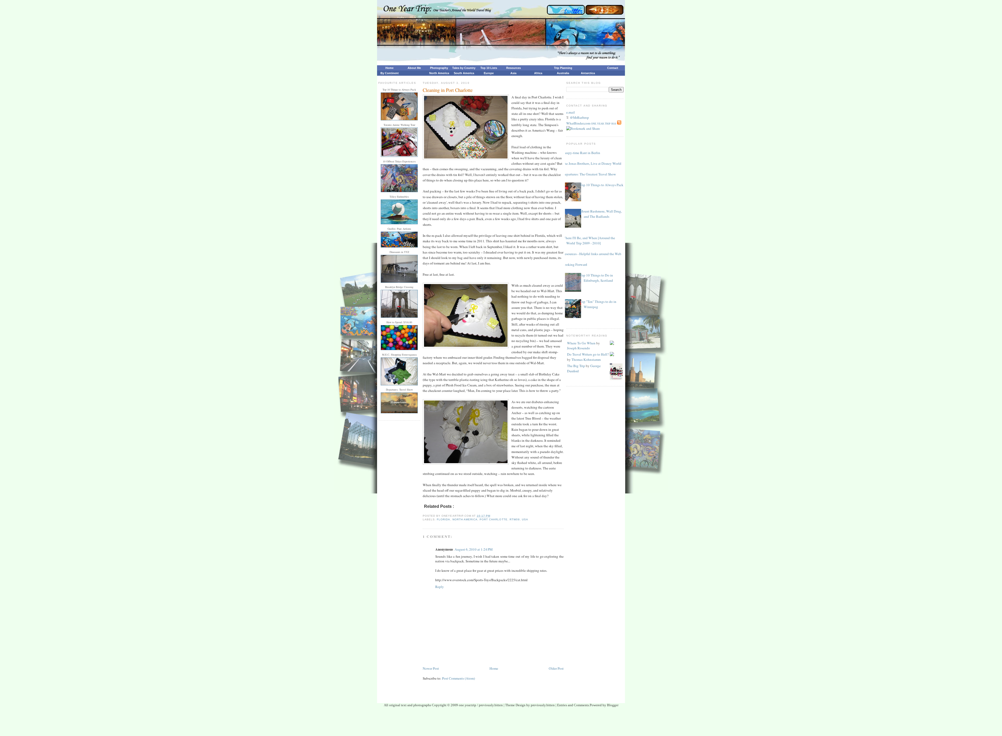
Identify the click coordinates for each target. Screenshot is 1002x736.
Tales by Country (463, 67)
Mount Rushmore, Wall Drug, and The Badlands (601, 214)
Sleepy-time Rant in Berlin (581, 152)
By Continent (389, 73)
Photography (439, 67)
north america (465, 519)
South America (464, 73)
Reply (439, 586)
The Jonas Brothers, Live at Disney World (591, 163)
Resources (513, 67)
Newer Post (431, 668)
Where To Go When (581, 343)
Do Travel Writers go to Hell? (588, 354)
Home (389, 67)
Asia (513, 73)
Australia (563, 73)
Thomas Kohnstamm (586, 359)
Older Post (556, 668)
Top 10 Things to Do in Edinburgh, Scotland (596, 278)
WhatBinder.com (578, 123)
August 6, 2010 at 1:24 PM (474, 549)
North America (439, 73)
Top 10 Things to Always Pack (601, 184)
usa (525, 519)
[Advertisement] (501, 723)
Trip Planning (563, 67)
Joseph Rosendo (578, 348)
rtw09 (515, 519)
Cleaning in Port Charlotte (448, 90)
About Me (414, 67)
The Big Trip (576, 365)
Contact (612, 67)
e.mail (570, 112)
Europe (489, 73)
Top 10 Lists (488, 67)
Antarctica (588, 73)
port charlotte (493, 519)
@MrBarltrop (579, 117)
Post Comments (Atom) (458, 678)
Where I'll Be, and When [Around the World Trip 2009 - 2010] (588, 240)
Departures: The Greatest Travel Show (589, 174)
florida (443, 519)
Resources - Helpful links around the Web (591, 253)
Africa (538, 73)
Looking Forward (574, 264)
